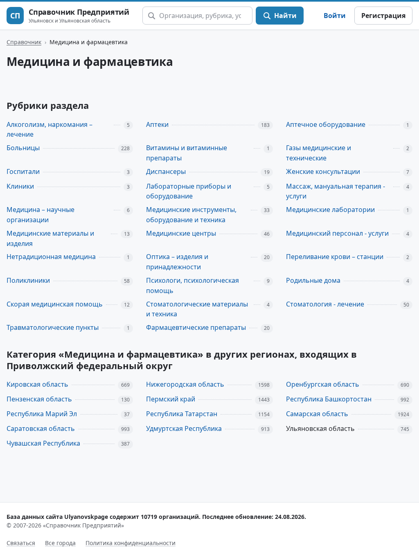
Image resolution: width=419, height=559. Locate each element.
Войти (335, 15)
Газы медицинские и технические (318, 152)
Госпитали (23, 171)
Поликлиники (28, 280)
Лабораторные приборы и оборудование (188, 191)
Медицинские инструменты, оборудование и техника (191, 214)
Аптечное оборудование (325, 124)
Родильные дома (313, 280)
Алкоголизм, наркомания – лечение (49, 129)
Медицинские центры (181, 233)
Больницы (23, 147)
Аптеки (157, 124)
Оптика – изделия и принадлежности (177, 261)
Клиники (20, 186)
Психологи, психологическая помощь (192, 285)
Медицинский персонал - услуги (337, 233)
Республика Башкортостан (329, 398)
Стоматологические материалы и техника (197, 309)
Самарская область (317, 413)
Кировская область (37, 384)
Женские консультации (323, 171)
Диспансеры (166, 171)
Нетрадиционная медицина (51, 256)
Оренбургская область (322, 384)
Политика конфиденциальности (131, 543)
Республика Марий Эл (42, 413)
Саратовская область (41, 428)
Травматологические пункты (53, 327)
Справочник (24, 42)
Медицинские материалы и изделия (50, 238)
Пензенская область (39, 398)
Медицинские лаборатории (330, 209)
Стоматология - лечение (325, 304)
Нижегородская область (185, 384)
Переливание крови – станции (334, 256)
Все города (60, 543)
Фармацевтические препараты (196, 327)
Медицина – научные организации (40, 214)
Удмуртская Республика (184, 428)
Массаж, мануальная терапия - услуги (335, 191)
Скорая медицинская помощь (55, 304)
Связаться (21, 543)
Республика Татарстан (181, 413)
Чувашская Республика (43, 443)
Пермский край (170, 398)
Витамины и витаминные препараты (186, 152)
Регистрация (383, 15)
